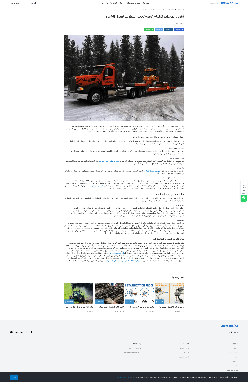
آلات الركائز (235, 361)
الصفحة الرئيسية (179, 9)
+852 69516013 (134, 348)
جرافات (236, 365)
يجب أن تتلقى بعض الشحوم (108, 161)
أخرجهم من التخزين (116, 253)
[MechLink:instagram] (16, 332)
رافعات (236, 357)
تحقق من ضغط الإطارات (152, 171)
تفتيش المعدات (184, 348)
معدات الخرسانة (234, 352)
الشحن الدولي (185, 352)
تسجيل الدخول (15, 3)
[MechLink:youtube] (11, 332)
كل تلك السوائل (97, 186)
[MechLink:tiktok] (26, 332)
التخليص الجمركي (184, 357)
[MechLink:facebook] (31, 332)
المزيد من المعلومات (122, 377)
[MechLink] (229, 3)
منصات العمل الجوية (232, 370)
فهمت (14, 377)
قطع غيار (145, 3)
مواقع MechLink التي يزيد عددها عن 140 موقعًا (122, 261)
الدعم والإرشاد (111, 3)
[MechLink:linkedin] (21, 332)
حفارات (236, 348)
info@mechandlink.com (131, 352)
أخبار (121, 3)
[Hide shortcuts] (243, 182)
